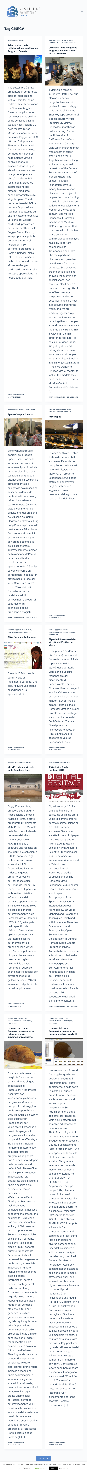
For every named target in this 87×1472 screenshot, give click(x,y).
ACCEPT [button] (53, 1468)
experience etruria (56, 412)
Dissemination (13, 40)
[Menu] (82, 11)
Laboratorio (53, 43)
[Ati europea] (64, 434)
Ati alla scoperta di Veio (58, 630)
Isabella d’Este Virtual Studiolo (61, 40)
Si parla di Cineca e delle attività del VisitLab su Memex (62, 642)
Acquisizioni (12, 1018)
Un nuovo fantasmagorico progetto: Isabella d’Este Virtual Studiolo (63, 50)
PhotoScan (63, 43)
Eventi (21, 40)
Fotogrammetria (14, 1021)
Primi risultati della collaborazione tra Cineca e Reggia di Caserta (23, 48)
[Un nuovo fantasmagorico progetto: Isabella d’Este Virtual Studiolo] (64, 71)
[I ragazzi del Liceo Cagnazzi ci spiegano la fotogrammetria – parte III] (64, 1052)
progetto (72, 43)
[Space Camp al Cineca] (23, 432)
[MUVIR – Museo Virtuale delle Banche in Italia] (23, 788)
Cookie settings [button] (40, 1468)
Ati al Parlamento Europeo (22, 637)
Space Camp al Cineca (20, 414)
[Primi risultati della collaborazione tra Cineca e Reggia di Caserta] (23, 69)
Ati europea (55, 416)
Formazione (22, 1018)
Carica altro (43, 1458)
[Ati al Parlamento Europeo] (23, 655)
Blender (52, 409)
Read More (63, 1468)
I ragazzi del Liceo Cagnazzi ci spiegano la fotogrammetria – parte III (63, 1031)
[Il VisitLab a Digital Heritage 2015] (64, 788)
